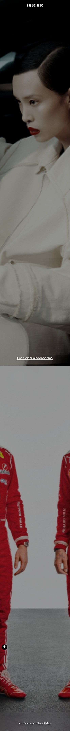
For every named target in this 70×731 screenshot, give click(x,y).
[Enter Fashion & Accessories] (35, 183)
